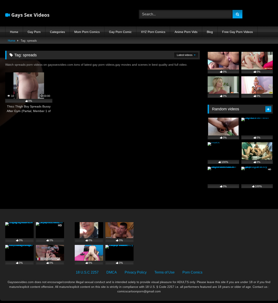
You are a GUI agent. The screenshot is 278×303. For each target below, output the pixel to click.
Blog (210, 32)
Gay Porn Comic (120, 32)
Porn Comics (192, 272)
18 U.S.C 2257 (87, 272)
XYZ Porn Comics (153, 32)
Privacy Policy (136, 272)
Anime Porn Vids (186, 32)
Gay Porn (34, 32)
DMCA (111, 272)
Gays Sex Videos (30, 14)
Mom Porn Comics (87, 32)
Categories (57, 32)
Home (14, 32)
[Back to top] (264, 290)
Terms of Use (164, 272)
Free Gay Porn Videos (237, 32)
